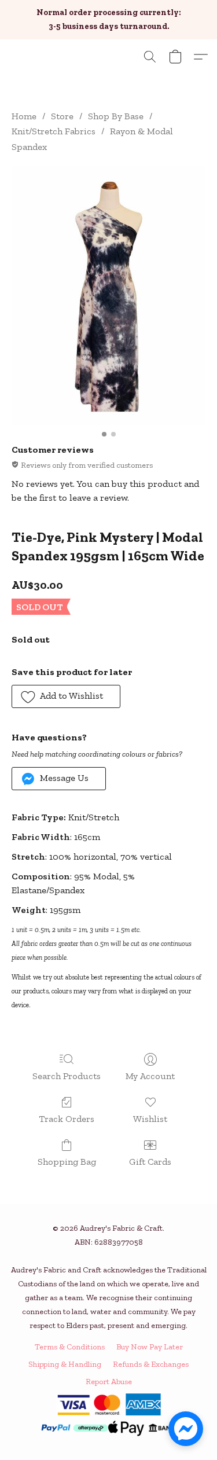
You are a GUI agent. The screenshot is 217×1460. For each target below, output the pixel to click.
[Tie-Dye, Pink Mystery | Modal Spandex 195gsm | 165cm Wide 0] (108, 295)
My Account (150, 1075)
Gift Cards (150, 1161)
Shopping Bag (67, 1161)
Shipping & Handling (64, 1364)
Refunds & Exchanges (151, 1364)
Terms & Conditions (70, 1347)
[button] (150, 56)
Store (62, 116)
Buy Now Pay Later (149, 1347)
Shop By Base (116, 116)
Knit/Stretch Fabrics (53, 131)
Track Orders (66, 1118)
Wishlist (150, 1118)
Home (24, 116)
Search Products (66, 1075)
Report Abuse (109, 1381)
